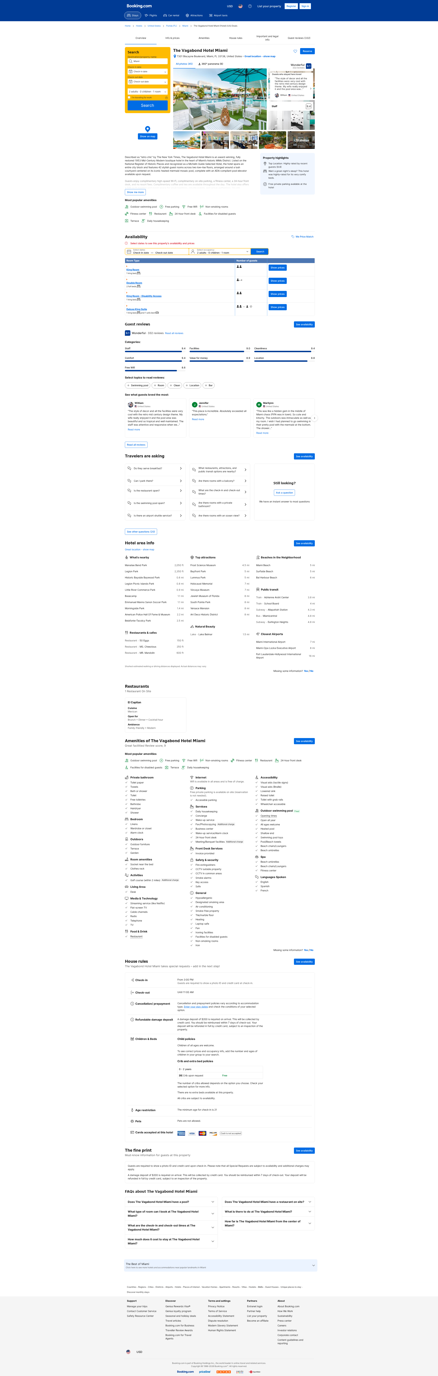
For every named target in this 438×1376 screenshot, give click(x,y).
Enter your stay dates (196, 1006)
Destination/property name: (142, 56)
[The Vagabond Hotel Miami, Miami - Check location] (175, 56)
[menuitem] (132, 15)
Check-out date (135, 77)
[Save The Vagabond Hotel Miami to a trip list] (295, 51)
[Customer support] (250, 6)
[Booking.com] (139, 6)
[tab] (210, 63)
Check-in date (134, 67)
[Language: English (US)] (240, 6)
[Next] (311, 89)
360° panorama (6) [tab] (212, 63)
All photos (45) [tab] (184, 63)
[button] (148, 91)
